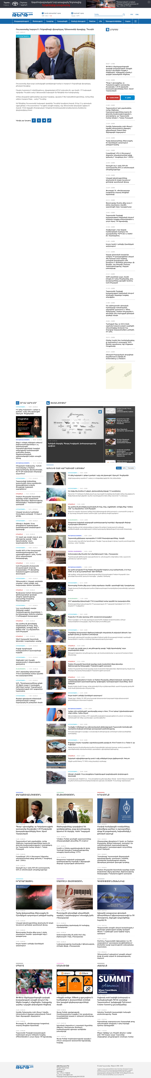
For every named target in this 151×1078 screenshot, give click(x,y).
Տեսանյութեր (58, 403)
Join (129, 98)
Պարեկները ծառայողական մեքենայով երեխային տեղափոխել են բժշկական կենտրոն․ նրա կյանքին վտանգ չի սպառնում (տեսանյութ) (99, 633)
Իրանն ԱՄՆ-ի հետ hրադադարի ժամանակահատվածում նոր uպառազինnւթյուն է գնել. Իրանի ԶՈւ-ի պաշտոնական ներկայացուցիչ (28, 554)
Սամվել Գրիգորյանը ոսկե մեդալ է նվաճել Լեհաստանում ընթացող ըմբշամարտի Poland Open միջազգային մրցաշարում (119, 129)
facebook (34, 120)
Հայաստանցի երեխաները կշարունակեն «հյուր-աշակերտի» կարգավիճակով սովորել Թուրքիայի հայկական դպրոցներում (28, 485)
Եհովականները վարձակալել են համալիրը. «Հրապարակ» (73, 926)
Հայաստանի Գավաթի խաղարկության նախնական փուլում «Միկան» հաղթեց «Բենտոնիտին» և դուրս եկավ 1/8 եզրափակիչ (120, 218)
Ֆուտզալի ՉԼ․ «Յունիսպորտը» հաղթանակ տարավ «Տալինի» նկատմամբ (118, 192)
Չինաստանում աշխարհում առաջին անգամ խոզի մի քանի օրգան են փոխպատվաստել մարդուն (114, 956)
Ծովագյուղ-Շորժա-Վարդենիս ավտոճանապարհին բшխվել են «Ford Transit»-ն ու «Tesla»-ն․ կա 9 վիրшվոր (101, 743)
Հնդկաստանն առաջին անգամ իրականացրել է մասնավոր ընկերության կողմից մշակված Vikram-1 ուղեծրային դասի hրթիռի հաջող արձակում (115, 930)
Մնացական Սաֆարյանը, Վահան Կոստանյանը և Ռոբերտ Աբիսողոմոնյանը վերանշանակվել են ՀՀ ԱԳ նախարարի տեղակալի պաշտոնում (29, 469)
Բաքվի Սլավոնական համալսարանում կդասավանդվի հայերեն (28, 650)
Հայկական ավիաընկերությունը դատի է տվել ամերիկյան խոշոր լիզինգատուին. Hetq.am (99, 758)
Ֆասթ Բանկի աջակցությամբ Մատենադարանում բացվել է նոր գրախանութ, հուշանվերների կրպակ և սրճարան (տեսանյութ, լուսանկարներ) (75, 1015)
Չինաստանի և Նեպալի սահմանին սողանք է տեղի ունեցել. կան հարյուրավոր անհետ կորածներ (29, 583)
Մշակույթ (63, 965)
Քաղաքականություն (23, 440)
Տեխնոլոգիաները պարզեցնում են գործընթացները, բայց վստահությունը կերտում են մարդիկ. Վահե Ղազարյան (73, 828)
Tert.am (22, 14)
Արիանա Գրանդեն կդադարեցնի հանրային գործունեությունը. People (114, 1013)
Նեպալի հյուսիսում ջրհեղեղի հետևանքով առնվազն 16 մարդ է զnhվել (29, 514)
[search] (124, 14)
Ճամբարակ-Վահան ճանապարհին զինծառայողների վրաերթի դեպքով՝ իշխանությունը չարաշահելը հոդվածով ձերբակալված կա (29, 596)
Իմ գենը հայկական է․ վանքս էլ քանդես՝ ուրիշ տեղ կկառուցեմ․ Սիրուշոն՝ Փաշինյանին (28, 411)
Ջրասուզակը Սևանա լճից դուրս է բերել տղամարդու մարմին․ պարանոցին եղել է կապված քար (119, 205)
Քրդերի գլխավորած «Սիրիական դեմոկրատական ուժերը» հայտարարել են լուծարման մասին (29, 700)
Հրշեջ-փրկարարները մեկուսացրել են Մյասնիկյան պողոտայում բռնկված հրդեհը (119, 143)
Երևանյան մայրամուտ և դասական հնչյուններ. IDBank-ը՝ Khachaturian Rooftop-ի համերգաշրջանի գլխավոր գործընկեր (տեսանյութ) (75, 1028)
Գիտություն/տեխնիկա (110, 881)
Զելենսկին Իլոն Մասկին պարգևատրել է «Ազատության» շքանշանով (28, 662)
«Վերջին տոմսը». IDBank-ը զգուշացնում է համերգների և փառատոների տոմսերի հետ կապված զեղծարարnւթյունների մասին (75, 1001)
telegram (44, 120)
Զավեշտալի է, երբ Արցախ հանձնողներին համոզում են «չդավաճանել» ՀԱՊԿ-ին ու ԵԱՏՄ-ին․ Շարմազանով (119, 233)
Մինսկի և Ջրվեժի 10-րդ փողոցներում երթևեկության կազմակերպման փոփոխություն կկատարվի (28, 526)
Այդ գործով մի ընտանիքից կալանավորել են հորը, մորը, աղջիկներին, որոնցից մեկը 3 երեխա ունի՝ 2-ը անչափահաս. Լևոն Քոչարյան (28, 627)
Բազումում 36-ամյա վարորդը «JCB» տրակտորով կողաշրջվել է (90, 617)
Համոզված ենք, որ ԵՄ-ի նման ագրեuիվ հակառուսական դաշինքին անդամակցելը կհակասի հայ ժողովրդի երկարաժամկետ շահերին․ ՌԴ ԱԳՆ (120, 328)
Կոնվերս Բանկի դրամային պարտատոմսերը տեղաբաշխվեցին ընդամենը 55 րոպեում (74, 840)
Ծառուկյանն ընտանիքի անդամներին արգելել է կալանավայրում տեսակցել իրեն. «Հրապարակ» (75, 915)
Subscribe (114, 98)
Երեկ (124, 468)
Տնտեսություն (21, 669)
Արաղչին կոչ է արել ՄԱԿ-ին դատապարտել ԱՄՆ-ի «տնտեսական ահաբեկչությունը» (120, 167)
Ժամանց (102, 965)
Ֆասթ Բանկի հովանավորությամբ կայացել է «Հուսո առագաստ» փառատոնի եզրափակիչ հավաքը (74, 1040)
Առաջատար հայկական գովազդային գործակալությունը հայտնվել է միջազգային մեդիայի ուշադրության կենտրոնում (99, 523)
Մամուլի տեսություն (75, 551)
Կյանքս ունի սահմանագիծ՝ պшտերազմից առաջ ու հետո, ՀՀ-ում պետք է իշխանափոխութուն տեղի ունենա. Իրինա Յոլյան (101, 712)
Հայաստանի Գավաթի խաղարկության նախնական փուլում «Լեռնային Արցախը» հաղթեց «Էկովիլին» (120, 294)
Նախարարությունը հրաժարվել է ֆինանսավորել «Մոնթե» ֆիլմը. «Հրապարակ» (75, 945)
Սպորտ (20, 965)
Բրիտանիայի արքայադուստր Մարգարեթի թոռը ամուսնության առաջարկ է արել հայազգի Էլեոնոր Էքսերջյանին (116, 1023)
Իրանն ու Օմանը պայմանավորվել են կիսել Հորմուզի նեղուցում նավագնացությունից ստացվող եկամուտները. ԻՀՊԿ (73, 850)
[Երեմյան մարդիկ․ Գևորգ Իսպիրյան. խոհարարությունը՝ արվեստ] (76, 423)
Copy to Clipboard (49, 120)
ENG (137, 14)
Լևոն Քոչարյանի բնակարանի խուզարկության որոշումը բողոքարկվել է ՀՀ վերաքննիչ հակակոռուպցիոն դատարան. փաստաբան (27, 570)
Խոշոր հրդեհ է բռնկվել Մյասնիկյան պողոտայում (120, 245)
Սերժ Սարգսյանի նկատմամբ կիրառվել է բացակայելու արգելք (28, 640)
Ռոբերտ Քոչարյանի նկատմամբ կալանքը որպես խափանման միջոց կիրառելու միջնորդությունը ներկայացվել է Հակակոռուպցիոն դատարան (29, 500)
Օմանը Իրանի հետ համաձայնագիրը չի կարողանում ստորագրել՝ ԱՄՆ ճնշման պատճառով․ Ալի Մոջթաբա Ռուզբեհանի (120, 343)
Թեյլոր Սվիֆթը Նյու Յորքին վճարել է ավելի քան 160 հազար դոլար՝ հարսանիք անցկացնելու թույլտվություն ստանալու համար (115, 1035)
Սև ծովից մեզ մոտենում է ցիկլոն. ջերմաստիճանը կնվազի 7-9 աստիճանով (94, 491)
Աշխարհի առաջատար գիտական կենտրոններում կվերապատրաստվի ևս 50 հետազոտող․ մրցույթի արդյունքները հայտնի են (115, 916)
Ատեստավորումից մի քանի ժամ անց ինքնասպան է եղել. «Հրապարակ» (93, 554)
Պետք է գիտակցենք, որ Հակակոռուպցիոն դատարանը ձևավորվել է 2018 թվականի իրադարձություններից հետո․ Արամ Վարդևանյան (120, 87)
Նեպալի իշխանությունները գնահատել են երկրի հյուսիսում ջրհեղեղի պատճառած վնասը (118, 180)
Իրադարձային (23, 36)
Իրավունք (19, 494)
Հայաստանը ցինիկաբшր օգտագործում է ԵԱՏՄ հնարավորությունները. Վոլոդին (96, 538)
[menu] (135, 21)
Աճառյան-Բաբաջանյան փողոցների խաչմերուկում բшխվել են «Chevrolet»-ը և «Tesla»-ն (119, 356)
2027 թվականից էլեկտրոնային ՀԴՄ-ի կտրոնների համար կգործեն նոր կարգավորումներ (29, 673)
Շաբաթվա (131, 468)
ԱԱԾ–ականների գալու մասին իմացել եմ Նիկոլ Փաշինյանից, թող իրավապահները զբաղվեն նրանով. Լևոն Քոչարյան (119, 280)
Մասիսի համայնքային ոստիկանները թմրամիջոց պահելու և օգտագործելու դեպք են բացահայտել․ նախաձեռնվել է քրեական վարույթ (114, 830)
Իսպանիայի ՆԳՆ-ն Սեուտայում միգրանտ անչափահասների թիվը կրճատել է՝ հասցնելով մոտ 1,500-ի (119, 155)
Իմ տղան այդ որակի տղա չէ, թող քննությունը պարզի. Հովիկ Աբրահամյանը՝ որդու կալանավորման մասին (29, 540)
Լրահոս (114, 29)
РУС (131, 14)
